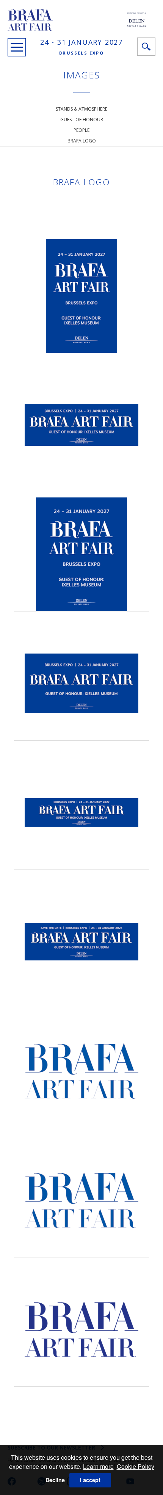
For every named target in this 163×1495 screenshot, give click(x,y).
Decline (55, 1480)
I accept (90, 1480)
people (81, 130)
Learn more (98, 1466)
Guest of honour (81, 119)
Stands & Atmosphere (81, 109)
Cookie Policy (135, 1466)
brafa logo (81, 141)
